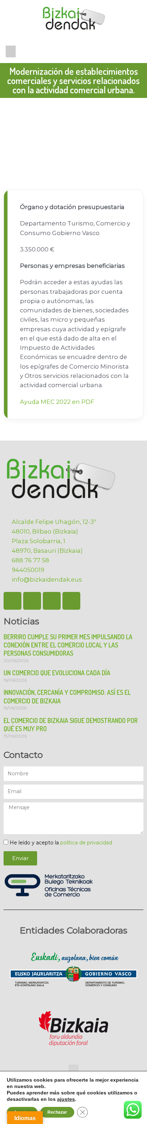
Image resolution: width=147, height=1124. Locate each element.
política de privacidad (86, 842)
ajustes (66, 1099)
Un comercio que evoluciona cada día (57, 673)
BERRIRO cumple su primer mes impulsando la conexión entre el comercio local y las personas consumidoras (68, 645)
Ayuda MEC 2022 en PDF (57, 401)
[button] (11, 51)
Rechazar (57, 1112)
